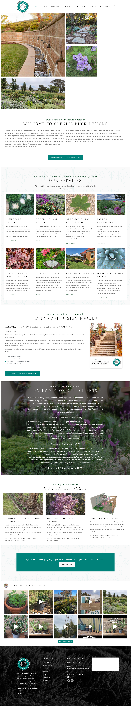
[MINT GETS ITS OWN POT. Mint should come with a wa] (16, 602)
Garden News (65, 538)
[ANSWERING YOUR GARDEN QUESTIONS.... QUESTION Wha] (115, 602)
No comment (9, 540)
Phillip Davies (47, 665)
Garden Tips (21, 538)
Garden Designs (105, 535)
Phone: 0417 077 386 (74, 663)
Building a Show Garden (108, 518)
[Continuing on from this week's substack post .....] (90, 626)
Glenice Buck (47, 662)
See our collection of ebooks (21, 373)
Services (45, 668)
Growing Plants (31, 538)
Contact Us (67, 564)
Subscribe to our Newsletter (64, 158)
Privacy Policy (47, 681)
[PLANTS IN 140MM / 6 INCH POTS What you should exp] (41, 626)
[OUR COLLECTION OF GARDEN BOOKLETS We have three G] (90, 602)
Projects (45, 671)
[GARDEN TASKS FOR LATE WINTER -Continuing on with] (65, 602)
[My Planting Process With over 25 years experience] (41, 602)
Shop (44, 674)
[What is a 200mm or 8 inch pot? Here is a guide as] (16, 626)
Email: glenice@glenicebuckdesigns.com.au (78, 668)
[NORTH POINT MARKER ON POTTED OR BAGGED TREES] (65, 626)
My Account (46, 678)
